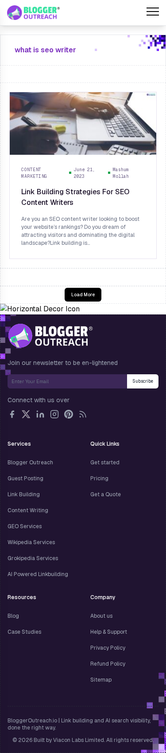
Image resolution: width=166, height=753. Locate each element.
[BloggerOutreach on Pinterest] (68, 414)
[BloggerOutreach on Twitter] (26, 414)
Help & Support (108, 631)
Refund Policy (107, 663)
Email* (67, 381)
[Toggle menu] (153, 13)
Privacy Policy (107, 647)
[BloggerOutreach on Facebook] (12, 414)
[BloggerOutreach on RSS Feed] (82, 414)
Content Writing (28, 510)
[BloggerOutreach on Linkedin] (40, 414)
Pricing (99, 478)
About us (101, 616)
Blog (13, 616)
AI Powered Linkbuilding (38, 574)
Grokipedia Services (33, 558)
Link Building (24, 494)
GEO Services (25, 526)
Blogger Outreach (30, 462)
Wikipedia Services (31, 542)
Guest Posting (25, 478)
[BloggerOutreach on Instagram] (54, 414)
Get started (105, 462)
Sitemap (101, 679)
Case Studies (24, 631)
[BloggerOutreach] (50, 336)
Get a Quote (105, 494)
